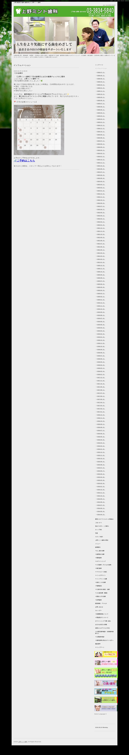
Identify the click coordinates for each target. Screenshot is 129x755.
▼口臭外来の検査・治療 (102, 589)
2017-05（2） (101, 399)
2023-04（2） (101, 181)
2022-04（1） (101, 215)
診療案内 (97, 547)
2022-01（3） (101, 225)
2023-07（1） (101, 172)
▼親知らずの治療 (100, 596)
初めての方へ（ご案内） (102, 526)
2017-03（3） (101, 405)
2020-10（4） (101, 271)
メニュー (97, 543)
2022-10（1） (101, 200)
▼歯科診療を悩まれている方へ (104, 640)
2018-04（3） (101, 365)
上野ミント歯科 (22, 741)
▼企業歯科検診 (99, 637)
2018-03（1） (101, 368)
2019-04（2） (101, 327)
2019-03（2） (101, 330)
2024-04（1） (101, 150)
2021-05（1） (101, 249)
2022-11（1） (101, 197)
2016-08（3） (101, 427)
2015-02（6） (101, 483)
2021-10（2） (101, 234)
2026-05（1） (101, 78)
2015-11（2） (101, 455)
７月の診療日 (18, 73)
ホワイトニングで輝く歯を (103, 621)
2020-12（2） (101, 265)
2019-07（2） (101, 318)
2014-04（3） (101, 514)
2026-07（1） (101, 72)
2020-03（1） (101, 293)
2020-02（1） (101, 296)
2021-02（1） (101, 259)
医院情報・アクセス (101, 603)
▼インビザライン (100, 575)
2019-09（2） (101, 312)
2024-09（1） (101, 134)
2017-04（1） (101, 402)
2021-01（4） (101, 262)
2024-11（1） (101, 128)
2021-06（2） (101, 246)
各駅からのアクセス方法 (102, 628)
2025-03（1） (101, 116)
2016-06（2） (101, 433)
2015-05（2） (101, 474)
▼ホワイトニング (100, 561)
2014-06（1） (101, 508)
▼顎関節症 (98, 586)
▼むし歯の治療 (99, 550)
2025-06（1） (101, 106)
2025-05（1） (101, 109)
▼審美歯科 (98, 557)
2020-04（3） (101, 290)
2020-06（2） (101, 284)
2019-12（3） (101, 302)
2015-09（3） (101, 461)
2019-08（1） (101, 315)
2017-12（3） (101, 377)
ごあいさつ (98, 522)
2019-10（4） (101, 309)
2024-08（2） (101, 137)
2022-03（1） (101, 218)
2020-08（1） (101, 277)
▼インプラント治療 (101, 579)
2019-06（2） (101, 321)
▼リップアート (99, 647)
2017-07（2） (101, 393)
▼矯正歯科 (98, 568)
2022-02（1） (101, 221)
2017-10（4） (101, 383)
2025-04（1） (101, 112)
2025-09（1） (101, 97)
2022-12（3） (101, 193)
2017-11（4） (101, 380)
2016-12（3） (101, 414)
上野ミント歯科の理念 (101, 540)
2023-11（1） (101, 162)
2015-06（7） (101, 470)
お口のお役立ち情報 (101, 624)
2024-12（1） (101, 125)
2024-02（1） (101, 153)
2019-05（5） (101, 324)
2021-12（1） (101, 228)
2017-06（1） (101, 396)
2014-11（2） (101, 492)
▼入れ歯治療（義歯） (101, 593)
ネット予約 (98, 529)
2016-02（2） (101, 446)
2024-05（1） (101, 147)
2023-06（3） (101, 175)
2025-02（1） (101, 119)
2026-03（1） (101, 81)
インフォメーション (101, 68)
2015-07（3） (101, 467)
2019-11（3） (101, 305)
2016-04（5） (101, 439)
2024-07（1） (101, 140)
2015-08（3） (101, 464)
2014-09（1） (101, 499)
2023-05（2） (101, 178)
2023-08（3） (101, 169)
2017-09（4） (101, 386)
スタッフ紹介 (99, 536)
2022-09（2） (101, 203)
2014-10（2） (101, 495)
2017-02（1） (101, 408)
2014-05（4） (101, 511)
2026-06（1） (101, 75)
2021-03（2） (101, 256)
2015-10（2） (101, 458)
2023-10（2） (101, 165)
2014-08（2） (101, 502)
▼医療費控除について (101, 614)
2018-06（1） (101, 358)
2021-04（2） (101, 253)
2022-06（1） (101, 209)
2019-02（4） (101, 334)
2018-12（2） (101, 340)
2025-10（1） (101, 94)
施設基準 (97, 644)
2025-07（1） (101, 103)
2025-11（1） (101, 91)
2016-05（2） (101, 436)
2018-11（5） (101, 343)
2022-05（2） (101, 212)
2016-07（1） (101, 430)
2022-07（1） (101, 206)
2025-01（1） (101, 122)
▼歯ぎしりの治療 (100, 582)
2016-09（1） (101, 424)
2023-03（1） (101, 184)
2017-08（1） (101, 390)
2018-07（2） (101, 355)
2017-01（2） (101, 411)
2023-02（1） (101, 187)
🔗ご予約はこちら (24, 160)
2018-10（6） (101, 346)
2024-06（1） (101, 144)
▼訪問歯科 (98, 600)
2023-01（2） (101, 190)
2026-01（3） (101, 88)
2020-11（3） (101, 268)
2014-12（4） (101, 489)
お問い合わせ (99, 607)
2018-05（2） (101, 362)
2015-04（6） (101, 477)
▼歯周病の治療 (99, 554)
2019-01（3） (101, 337)
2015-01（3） (101, 486)
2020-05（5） (101, 287)
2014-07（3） (101, 505)
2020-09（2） (101, 274)
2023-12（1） (101, 159)
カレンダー (98, 610)
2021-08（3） (101, 240)
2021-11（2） (101, 231)
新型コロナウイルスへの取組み (104, 519)
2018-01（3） (101, 374)
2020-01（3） (101, 299)
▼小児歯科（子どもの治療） (103, 564)
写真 (96, 533)
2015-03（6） (101, 480)
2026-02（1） (101, 84)
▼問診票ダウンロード (101, 617)
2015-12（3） (101, 452)
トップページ (99, 65)
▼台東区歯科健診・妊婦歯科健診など (104, 632)
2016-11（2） (101, 418)
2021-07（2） (101, 243)
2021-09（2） (101, 237)
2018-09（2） (101, 349)
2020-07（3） (101, 281)
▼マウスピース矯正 (101, 572)
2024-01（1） (101, 156)
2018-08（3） (101, 352)
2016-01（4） (101, 449)
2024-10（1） (101, 131)
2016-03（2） (101, 442)
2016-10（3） (101, 421)
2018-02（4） (101, 371)
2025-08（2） (101, 100)
